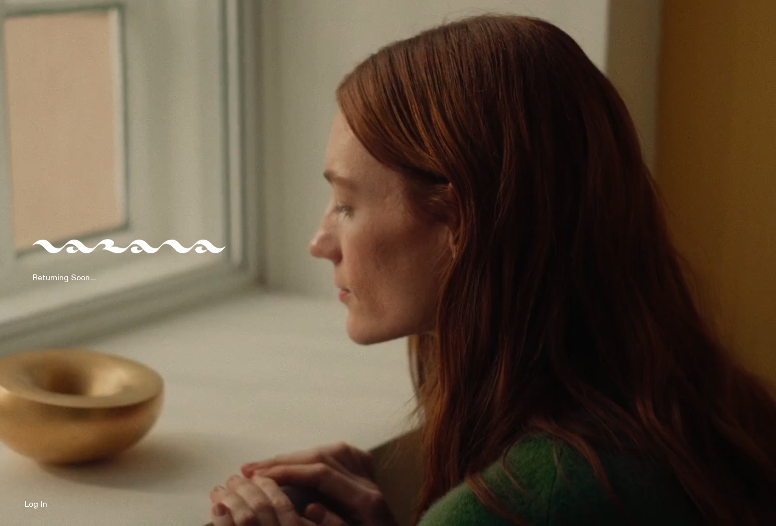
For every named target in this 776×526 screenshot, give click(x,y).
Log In (35, 504)
